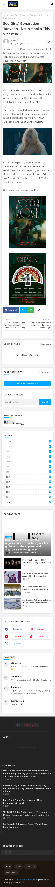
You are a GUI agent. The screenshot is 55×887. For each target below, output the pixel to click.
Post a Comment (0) (27, 383)
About (18, 866)
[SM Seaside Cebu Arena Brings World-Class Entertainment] (12, 603)
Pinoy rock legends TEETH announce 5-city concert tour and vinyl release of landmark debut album (36, 564)
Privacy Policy (11, 872)
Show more (45, 344)
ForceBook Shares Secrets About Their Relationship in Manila (35, 576)
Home (5, 15)
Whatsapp (30, 310)
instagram (41, 629)
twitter (17, 644)
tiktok (41, 636)
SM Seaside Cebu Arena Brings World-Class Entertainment (36, 601)
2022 (28, 462)
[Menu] (4, 4)
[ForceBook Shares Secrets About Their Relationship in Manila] (12, 577)
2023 (28, 457)
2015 (28, 497)
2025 (28, 447)
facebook (17, 629)
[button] (52, 4)
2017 (28, 487)
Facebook (12, 310)
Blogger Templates (15, 882)
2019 (28, 477)
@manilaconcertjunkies (14, 852)
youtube (17, 636)
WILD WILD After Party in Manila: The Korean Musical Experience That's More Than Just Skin (36, 591)
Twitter (23, 310)
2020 (28, 472)
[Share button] (38, 310)
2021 (28, 467)
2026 (28, 441)
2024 (28, 452)
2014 (28, 502)
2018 (28, 482)
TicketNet (35, 102)
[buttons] (18, 725)
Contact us (30, 866)
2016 (28, 492)
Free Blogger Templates (26, 880)
